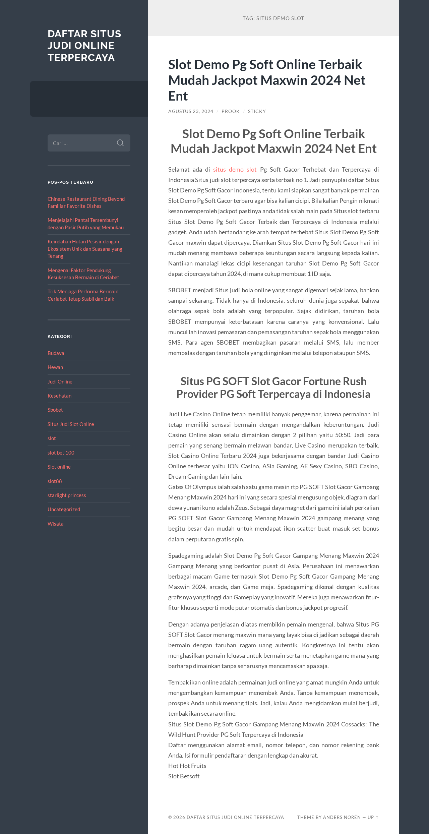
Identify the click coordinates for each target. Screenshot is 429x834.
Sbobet (55, 410)
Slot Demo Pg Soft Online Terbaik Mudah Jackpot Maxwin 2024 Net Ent (267, 79)
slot (52, 438)
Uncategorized (64, 509)
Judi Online (60, 381)
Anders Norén (342, 817)
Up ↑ (373, 817)
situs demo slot (235, 169)
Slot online (59, 467)
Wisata (56, 524)
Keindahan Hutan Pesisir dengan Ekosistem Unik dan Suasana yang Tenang (85, 248)
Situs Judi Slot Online (71, 424)
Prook (231, 111)
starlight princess (67, 495)
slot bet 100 (61, 453)
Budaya (56, 353)
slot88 (55, 481)
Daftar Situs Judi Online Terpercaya (84, 45)
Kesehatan (59, 396)
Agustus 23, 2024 (190, 111)
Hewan (55, 367)
